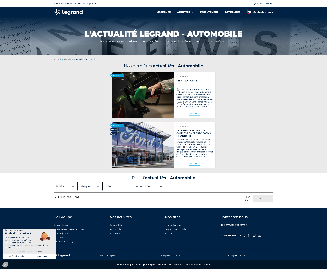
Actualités (59, 237)
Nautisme (115, 233)
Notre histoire (61, 225)
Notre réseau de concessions (69, 229)
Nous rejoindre (61, 233)
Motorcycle (115, 229)
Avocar (168, 233)
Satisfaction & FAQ (63, 241)
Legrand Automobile (175, 229)
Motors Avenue (173, 225)
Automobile (116, 225)
